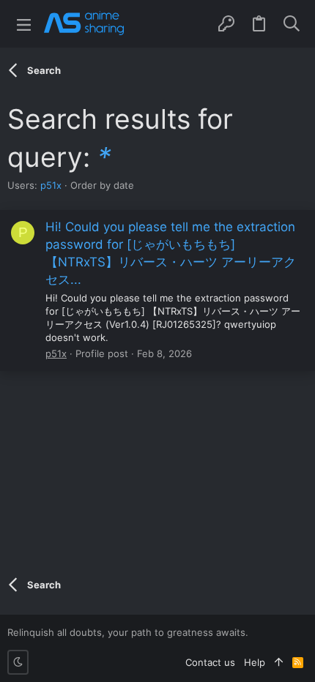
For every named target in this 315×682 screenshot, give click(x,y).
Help (254, 662)
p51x (51, 185)
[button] (23, 24)
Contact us (210, 662)
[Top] (279, 662)
